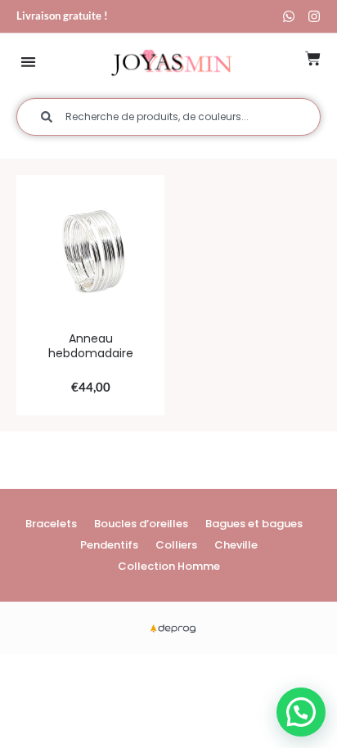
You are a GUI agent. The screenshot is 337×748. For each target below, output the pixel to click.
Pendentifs (109, 545)
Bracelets (51, 523)
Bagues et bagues (254, 523)
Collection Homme (169, 566)
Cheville (236, 545)
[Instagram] (314, 16)
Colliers (176, 545)
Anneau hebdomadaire (90, 345)
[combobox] (168, 117)
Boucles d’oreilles (141, 523)
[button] (28, 62)
